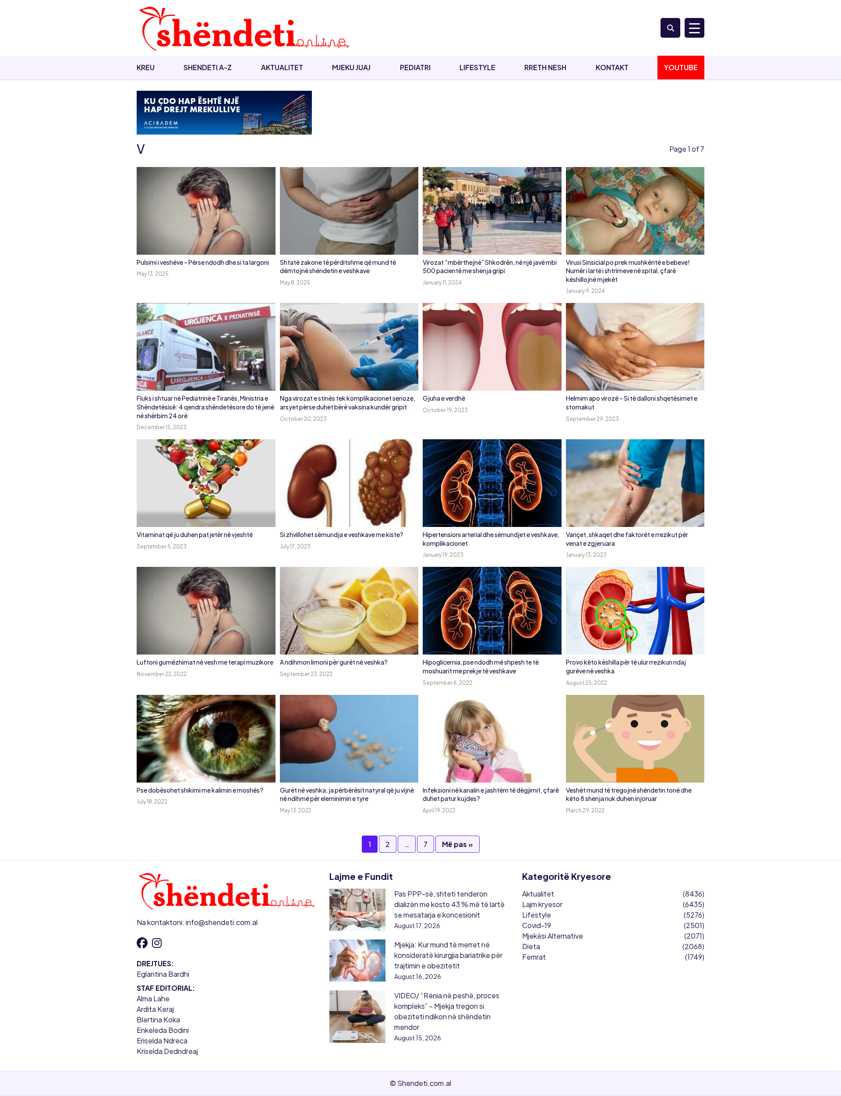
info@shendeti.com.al (222, 922)
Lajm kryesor (542, 904)
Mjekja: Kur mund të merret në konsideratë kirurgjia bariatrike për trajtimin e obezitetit (448, 955)
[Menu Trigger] (694, 28)
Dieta (531, 946)
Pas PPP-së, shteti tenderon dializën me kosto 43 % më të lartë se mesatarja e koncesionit (449, 904)
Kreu (146, 67)
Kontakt (612, 67)
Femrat (534, 956)
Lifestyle (477, 67)
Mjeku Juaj (351, 67)
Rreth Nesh (545, 67)
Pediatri (415, 67)
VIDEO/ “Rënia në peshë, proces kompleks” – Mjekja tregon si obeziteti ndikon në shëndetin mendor (446, 1011)
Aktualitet (282, 67)
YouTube (681, 67)
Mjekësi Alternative (552, 935)
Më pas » (457, 844)
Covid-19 (536, 925)
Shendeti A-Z (208, 67)
